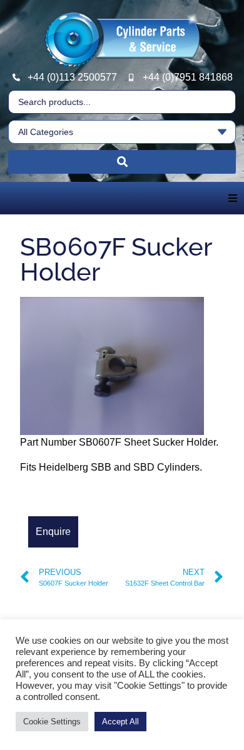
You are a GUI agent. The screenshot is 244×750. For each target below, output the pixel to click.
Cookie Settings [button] (52, 721)
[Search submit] (122, 162)
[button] (232, 198)
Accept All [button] (120, 721)
